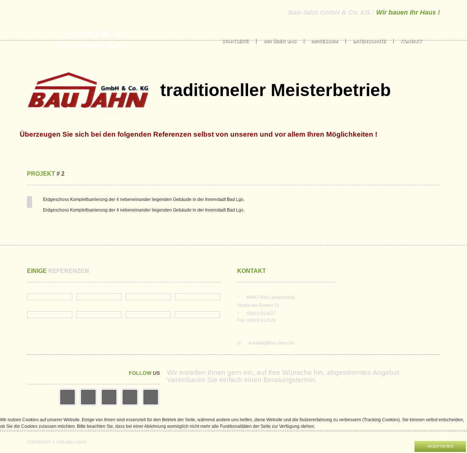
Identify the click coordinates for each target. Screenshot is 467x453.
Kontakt (411, 41)
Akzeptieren (440, 446)
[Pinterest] (151, 397)
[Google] (88, 397)
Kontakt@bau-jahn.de (271, 343)
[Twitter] (109, 397)
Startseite (235, 41)
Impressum (324, 41)
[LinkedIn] (130, 397)
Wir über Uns (279, 41)
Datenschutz (369, 41)
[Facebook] (67, 397)
